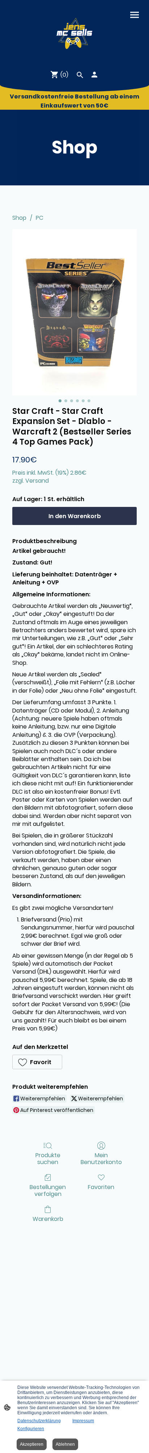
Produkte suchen (47, 1158)
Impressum (83, 1420)
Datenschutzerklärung (39, 1420)
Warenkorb (48, 1218)
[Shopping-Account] (94, 74)
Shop (19, 218)
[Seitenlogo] (74, 31)
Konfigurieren (30, 1428)
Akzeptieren (31, 1444)
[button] (37, 1062)
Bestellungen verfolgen (48, 1190)
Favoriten (101, 1186)
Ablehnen (65, 1444)
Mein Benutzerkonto (101, 1158)
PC (39, 218)
